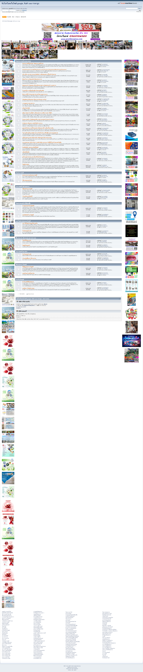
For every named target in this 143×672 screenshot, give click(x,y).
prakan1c (105, 80)
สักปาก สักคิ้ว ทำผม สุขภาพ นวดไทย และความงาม (34, 94)
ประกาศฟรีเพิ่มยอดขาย (106, 644)
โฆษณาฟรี (4, 626)
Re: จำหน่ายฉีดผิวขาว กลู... (103, 166)
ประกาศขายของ (5, 635)
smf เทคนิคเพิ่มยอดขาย (70, 657)
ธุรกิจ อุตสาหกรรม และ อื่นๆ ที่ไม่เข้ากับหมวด (33, 157)
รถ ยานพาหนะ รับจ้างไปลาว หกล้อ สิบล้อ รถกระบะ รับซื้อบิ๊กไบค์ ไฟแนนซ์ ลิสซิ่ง (41, 142)
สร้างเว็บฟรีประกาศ (37, 658)
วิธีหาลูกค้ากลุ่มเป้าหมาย (6, 615)
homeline (105, 108)
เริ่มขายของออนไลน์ (69, 617)
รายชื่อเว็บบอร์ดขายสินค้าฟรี (39, 640)
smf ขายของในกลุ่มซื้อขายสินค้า (72, 637)
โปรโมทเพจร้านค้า (27, 230)
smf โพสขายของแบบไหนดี (71, 640)
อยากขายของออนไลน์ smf (70, 624)
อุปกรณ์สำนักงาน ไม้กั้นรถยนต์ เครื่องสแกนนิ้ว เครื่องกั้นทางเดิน (37, 128)
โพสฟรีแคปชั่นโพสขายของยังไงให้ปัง (73, 641)
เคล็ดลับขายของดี (37, 615)
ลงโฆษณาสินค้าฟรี (5, 624)
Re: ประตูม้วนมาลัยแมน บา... (103, 254)
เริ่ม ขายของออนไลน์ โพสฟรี (71, 630)
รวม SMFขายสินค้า (37, 620)
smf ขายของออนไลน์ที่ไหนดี (71, 632)
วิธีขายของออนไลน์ (27, 180)
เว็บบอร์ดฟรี (104, 622)
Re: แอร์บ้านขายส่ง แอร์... (103, 226)
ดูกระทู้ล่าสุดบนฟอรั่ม (21, 306)
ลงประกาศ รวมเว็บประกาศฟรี (29, 175)
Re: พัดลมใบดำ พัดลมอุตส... (103, 81)
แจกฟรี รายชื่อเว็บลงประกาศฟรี (40, 632)
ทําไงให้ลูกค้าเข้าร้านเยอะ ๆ (39, 612)
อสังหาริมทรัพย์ (26, 108)
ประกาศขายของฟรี (106, 652)
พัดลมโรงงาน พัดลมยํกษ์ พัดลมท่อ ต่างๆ (32, 79)
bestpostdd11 (105, 128)
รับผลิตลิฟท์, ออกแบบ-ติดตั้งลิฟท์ (30, 147)
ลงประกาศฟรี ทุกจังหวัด (6, 643)
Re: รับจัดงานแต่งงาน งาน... (103, 273)
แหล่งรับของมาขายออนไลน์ (107, 617)
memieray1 (105, 64)
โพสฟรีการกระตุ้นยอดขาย (107, 640)
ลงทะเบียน (25, 8)
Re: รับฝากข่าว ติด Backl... (103, 75)
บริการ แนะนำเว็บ (5, 638)
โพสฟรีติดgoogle (26, 240)
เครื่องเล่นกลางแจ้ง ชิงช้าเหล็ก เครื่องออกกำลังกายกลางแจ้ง (37, 137)
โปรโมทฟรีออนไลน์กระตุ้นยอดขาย (109, 642)
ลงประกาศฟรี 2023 (5, 657)
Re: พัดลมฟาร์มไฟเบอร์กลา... (103, 65)
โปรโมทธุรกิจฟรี (37, 630)
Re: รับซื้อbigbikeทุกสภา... (103, 143)
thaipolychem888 (106, 190)
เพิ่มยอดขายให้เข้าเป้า (106, 621)
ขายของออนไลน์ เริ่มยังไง (38, 654)
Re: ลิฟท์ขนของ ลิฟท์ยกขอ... (103, 148)
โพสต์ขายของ (25, 164)
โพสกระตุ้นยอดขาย (106, 612)
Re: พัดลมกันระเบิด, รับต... (103, 176)
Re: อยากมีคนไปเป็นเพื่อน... (103, 288)
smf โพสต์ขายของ (69, 651)
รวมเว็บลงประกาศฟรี (6, 658)
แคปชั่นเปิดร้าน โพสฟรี (28, 215)
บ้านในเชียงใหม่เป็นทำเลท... (103, 246)
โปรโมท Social (36, 634)
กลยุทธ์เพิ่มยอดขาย (37, 614)
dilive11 (104, 123)
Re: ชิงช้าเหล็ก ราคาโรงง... (103, 139)
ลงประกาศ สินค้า (37, 623)
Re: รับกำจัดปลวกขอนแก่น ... (103, 124)
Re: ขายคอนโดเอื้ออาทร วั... (103, 109)
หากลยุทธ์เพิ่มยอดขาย (38, 611)
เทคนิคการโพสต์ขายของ (28, 288)
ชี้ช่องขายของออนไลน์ (38, 655)
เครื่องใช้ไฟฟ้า (26, 152)
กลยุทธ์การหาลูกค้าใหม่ (6, 611)
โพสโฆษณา (4, 634)
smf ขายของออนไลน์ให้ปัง (70, 649)
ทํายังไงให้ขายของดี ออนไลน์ (7, 612)
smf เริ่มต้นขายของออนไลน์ (71, 626)
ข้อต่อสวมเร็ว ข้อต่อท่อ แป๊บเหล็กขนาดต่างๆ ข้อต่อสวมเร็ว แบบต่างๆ (39, 85)
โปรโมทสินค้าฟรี (37, 631)
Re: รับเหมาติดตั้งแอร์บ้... (103, 180)
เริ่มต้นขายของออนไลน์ (38, 653)
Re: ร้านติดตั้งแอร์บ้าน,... (103, 153)
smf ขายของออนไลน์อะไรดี (71, 621)
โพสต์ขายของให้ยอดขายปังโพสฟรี (72, 636)
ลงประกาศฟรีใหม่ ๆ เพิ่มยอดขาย (108, 648)
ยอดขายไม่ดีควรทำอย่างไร (107, 632)
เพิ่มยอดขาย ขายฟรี (27, 188)
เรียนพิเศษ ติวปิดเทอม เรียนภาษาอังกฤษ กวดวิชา (34, 99)
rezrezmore (105, 113)
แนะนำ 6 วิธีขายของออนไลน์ (39, 650)
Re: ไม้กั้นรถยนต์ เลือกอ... (103, 129)
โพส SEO (104, 655)
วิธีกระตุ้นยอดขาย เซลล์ (107, 613)
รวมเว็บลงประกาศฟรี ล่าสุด (7, 620)
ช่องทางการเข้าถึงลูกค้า (6, 618)
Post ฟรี (104, 651)
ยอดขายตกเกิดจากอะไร (106, 633)
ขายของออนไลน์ (37, 649)
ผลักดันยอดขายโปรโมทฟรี (107, 626)
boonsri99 (105, 253)
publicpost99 (105, 103)
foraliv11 (104, 90)
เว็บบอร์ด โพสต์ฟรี (37, 624)
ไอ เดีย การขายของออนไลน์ (71, 628)
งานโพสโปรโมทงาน (37, 618)
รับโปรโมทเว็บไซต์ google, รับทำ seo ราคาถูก (20, 3)
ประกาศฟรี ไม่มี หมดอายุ (7, 649)
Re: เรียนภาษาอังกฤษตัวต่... (103, 100)
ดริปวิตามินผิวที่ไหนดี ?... (103, 95)
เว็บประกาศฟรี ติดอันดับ (6, 650)
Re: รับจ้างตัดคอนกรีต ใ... (103, 120)
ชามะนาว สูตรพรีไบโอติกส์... (103, 259)
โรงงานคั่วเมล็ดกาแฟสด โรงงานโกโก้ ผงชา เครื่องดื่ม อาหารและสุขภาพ (40, 132)
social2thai (105, 196)
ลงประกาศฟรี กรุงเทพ (6, 653)
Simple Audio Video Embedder (72, 668)
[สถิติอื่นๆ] (18, 308)
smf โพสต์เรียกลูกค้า (69, 647)
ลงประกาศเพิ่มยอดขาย (106, 645)
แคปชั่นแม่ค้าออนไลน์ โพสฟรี (71, 644)
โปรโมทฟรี (104, 624)
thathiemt (105, 94)
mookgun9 (105, 85)
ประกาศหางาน (5, 636)
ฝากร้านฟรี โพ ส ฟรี (6, 651)
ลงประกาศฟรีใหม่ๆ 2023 (38, 628)
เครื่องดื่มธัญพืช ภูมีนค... (102, 232)
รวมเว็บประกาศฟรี (5, 622)
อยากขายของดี (68, 613)
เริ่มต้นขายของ (105, 616)
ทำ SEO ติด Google (6, 630)
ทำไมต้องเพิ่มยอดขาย (106, 634)
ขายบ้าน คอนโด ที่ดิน (6, 647)
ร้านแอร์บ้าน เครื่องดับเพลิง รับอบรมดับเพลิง (33, 90)
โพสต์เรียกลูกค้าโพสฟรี (70, 648)
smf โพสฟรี (68, 620)
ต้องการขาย (4, 645)
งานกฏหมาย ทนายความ (28, 103)
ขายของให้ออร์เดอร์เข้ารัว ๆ (71, 645)
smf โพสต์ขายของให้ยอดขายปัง (72, 634)
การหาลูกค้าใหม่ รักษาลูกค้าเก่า (8, 616)
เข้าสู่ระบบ (18, 8)
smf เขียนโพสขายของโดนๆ (71, 652)
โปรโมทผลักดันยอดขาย (106, 628)
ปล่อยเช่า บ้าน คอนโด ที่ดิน (7, 646)
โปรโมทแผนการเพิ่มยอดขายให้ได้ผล (109, 629)
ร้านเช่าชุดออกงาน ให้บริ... (103, 114)
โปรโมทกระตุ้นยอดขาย (106, 641)
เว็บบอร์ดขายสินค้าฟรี (38, 643)
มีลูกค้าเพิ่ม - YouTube (106, 625)
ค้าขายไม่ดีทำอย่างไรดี (38, 616)
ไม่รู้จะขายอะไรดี (69, 612)
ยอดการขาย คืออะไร (106, 637)
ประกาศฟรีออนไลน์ (37, 622)
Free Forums (74, 667)
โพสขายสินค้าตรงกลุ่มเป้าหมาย (40, 646)
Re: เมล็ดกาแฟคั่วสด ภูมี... (103, 134)
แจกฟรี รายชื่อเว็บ (37, 636)
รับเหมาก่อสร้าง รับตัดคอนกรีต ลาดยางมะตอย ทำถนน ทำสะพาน (38, 119)
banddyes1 (105, 137)
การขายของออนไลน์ (37, 657)
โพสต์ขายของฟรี (5, 623)
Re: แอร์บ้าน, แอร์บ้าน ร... (103, 283)
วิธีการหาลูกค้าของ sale (6, 614)
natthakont (105, 244)
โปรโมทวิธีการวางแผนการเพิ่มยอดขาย (109, 630)
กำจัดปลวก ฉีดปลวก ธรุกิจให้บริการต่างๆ (32, 123)
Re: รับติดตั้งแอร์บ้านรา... (103, 91)
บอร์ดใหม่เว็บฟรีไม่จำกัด (28, 273)
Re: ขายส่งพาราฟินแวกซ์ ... (103, 70)
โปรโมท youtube (37, 635)
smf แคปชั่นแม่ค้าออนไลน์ (71, 642)
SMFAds (69, 667)
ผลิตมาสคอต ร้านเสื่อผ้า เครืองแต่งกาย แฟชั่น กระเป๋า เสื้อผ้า (37, 113)
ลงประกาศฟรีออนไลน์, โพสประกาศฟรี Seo (33, 63)
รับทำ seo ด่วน (68, 618)
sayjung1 (105, 118)
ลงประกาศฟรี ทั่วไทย (6, 654)
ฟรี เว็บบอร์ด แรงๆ (37, 645)
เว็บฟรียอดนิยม (5, 632)
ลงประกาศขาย (5, 631)
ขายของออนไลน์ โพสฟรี (28, 205)
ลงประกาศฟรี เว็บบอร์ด (38, 642)
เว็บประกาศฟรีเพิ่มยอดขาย (107, 649)
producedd (105, 147)
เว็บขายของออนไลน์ (69, 629)
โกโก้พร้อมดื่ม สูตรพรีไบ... (103, 215)
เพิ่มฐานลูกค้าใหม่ (5, 619)
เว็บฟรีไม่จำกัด (5, 628)
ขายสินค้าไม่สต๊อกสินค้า (70, 616)
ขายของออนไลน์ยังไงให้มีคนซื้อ (71, 614)
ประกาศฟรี (4, 627)
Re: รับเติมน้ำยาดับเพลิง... (103, 197)
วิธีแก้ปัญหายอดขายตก (106, 614)
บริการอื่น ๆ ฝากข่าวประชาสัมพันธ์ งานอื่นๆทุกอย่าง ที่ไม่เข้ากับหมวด (39, 74)
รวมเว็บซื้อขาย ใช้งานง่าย (7, 642)
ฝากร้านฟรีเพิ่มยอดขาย (28, 281)
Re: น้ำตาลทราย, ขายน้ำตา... (103, 191)
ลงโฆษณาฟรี (105, 656)
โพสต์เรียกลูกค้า (26, 245)
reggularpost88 (106, 98)
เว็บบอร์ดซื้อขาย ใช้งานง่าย (29, 258)
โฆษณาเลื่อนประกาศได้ (38, 647)
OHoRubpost (105, 287)
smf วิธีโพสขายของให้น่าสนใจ (29, 223)
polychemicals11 (106, 69)
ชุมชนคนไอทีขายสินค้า (38, 627)
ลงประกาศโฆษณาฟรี (6, 655)
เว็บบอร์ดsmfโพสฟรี (27, 196)
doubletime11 (105, 133)
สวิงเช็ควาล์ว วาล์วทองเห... (103, 86)
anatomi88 (105, 74)
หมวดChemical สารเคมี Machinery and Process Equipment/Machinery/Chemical (44, 69)
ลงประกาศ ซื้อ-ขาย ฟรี (38, 626)
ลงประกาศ (4, 639)
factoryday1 (105, 142)
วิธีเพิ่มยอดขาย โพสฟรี (27, 266)
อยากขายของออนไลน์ (38, 651)
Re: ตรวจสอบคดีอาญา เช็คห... (104, 104)
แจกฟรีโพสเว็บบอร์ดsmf (38, 638)
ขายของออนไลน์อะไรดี (106, 618)
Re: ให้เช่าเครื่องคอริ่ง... (102, 241)
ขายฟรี (103, 636)
